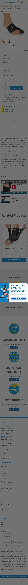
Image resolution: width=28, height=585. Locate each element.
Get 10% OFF (19, 298)
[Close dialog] (27, 283)
